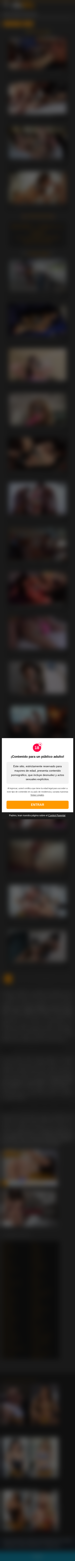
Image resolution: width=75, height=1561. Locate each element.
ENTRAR (37, 804)
